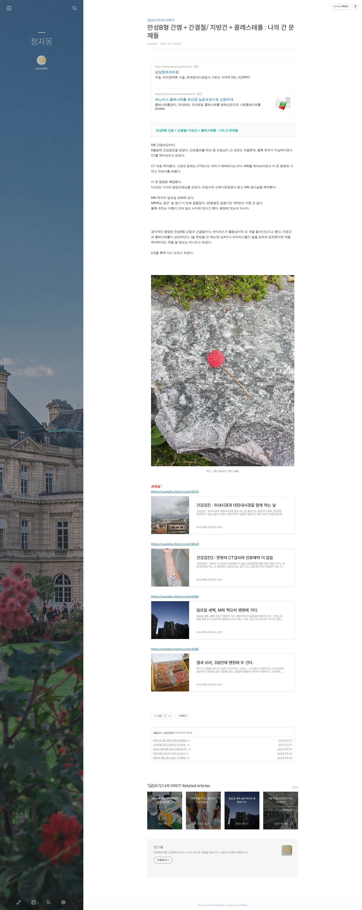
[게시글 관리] (170, 716)
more (295, 786)
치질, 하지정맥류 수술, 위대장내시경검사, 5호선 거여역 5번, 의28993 (202, 77)
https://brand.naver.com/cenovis (175, 94)
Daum (222, 905)
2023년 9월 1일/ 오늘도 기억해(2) (169, 757)
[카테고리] (9, 8)
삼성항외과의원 (167, 72)
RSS (49, 902)
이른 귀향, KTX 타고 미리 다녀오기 (169, 753)
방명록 (34, 902)
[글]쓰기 (157, 732)
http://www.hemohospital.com (173, 66)
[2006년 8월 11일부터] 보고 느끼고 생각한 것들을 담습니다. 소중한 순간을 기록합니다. (201, 852)
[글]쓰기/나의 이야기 (160, 20)
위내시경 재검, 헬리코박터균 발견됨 (169, 740)
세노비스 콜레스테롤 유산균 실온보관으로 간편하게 (194, 99)
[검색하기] (75, 8)
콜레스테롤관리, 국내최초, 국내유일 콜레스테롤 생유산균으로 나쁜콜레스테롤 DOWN (208, 107)
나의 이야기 (168, 732)
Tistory (243, 905)
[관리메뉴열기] (355, 6)
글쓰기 (19, 902)
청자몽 (42, 42)
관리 (64, 902)
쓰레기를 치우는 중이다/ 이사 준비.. (169, 744)
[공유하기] (165, 716)
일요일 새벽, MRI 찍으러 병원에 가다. (170, 749)
